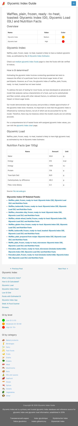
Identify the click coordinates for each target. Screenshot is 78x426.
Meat (8, 364)
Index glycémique (41, 418)
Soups (8, 382)
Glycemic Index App (9, 300)
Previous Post (16, 269)
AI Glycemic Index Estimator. (39, 56)
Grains (8, 357)
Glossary (5, 307)
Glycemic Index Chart (10, 289)
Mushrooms (10, 368)
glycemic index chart (25, 125)
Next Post (63, 269)
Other (8, 396)
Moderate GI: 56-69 (13, 324)
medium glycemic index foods (26, 62)
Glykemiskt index (57, 421)
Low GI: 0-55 (11, 320)
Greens (8, 361)
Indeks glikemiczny (39, 421)
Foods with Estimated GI (11, 296)
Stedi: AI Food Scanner (11, 304)
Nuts (8, 371)
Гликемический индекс (19, 418)
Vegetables (10, 392)
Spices (8, 385)
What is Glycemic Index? (11, 278)
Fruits (8, 354)
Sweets (9, 389)
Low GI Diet (6, 293)
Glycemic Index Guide (21, 3)
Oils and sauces (12, 375)
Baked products (12, 340)
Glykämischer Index (60, 418)
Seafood (9, 378)
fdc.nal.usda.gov (19, 191)
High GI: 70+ (11, 327)
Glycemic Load (8, 285)
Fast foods (10, 351)
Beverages (10, 344)
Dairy (8, 347)
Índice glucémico (20, 421)
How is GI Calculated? (10, 282)
